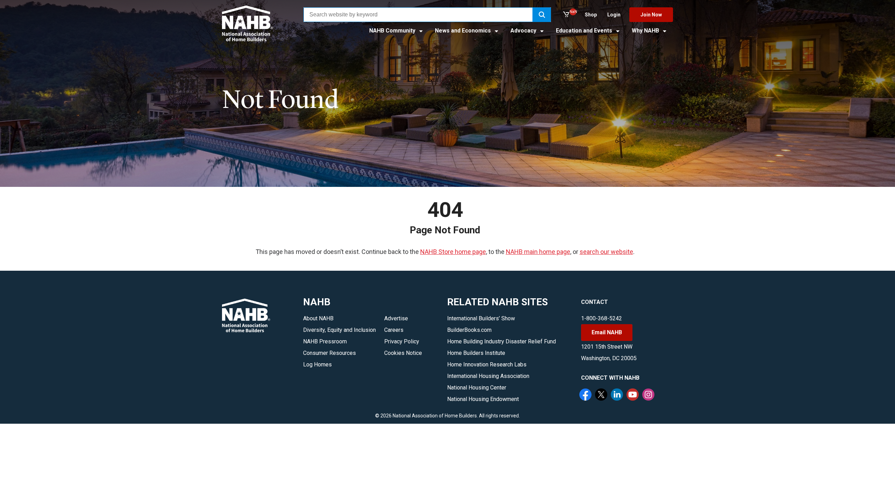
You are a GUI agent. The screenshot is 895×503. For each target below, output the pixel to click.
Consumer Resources (329, 353)
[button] (542, 14)
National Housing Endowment (483, 399)
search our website (606, 251)
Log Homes (317, 364)
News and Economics (463, 30)
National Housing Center (476, 387)
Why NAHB (646, 30)
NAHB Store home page (453, 251)
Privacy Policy (401, 341)
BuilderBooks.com (469, 330)
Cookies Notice (403, 353)
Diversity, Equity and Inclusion (339, 330)
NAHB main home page (538, 251)
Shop (591, 14)
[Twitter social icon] (602, 395)
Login (614, 14)
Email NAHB (607, 332)
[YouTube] (633, 395)
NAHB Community (393, 30)
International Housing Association (488, 376)
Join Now (651, 14)
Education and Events (585, 30)
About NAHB (318, 318)
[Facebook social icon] (586, 395)
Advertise (396, 318)
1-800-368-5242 (601, 318)
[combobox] (418, 14)
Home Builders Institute (476, 353)
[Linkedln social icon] (618, 395)
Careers (393, 330)
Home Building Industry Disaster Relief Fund (501, 341)
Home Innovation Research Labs (487, 364)
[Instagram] (649, 395)
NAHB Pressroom (325, 341)
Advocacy (524, 30)
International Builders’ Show (481, 318)
